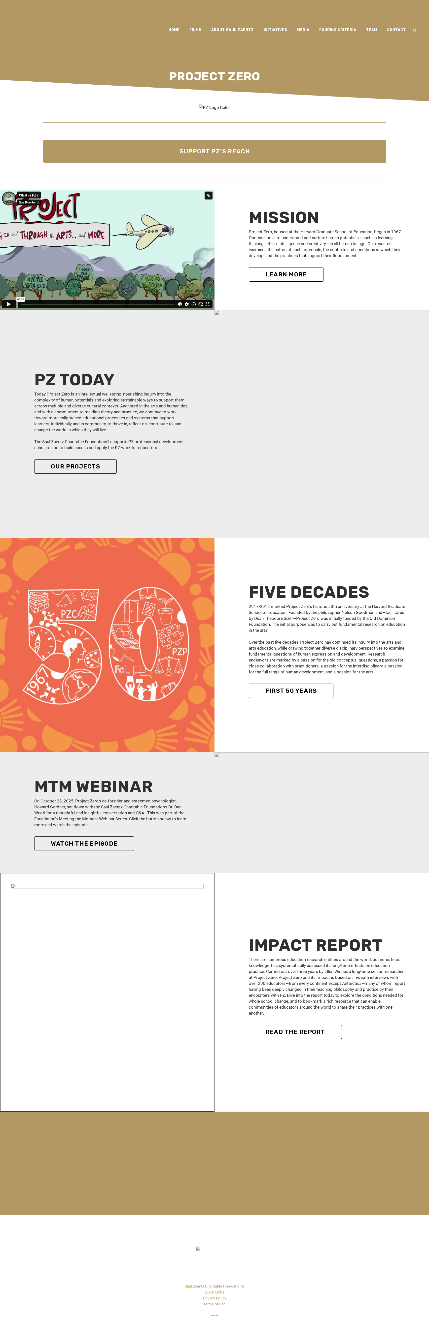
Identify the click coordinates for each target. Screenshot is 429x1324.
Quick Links (214, 1292)
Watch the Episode (84, 843)
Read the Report (295, 1031)
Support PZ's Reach (214, 151)
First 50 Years (291, 690)
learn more (286, 274)
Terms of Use (214, 1304)
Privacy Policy (214, 1298)
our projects (75, 466)
